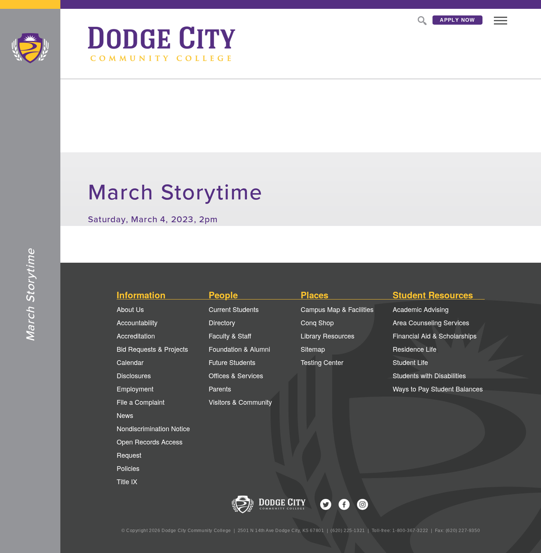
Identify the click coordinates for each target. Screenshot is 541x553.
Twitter (325, 504)
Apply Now (457, 20)
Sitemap (313, 349)
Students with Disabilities (429, 375)
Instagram (362, 504)
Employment (135, 388)
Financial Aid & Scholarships (435, 335)
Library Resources (327, 335)
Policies (128, 468)
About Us (130, 309)
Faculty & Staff (230, 335)
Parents (220, 388)
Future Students (232, 362)
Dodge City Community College (30, 48)
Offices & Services (236, 375)
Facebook (344, 504)
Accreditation (136, 335)
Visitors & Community (240, 402)
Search (421, 20)
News (125, 415)
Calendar (130, 362)
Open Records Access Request (150, 448)
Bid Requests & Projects (152, 349)
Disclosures (134, 375)
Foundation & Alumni (239, 349)
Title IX (127, 481)
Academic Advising (421, 309)
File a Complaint (141, 402)
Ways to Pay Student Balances (438, 388)
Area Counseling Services (431, 322)
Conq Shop (317, 322)
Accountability (137, 322)
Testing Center (322, 362)
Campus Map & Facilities (337, 309)
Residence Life (414, 349)
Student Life (410, 362)
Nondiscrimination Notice (153, 428)
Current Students (234, 309)
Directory (222, 322)
